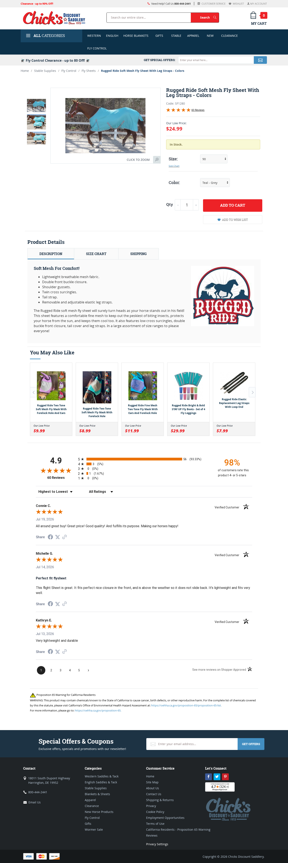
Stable (176, 36)
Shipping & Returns (160, 800)
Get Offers (251, 744)
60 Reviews (198, 110)
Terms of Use (155, 824)
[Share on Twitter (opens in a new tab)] (57, 537)
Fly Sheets (89, 71)
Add (232, 205)
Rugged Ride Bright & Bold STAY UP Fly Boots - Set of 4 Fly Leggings (188, 409)
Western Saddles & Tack (101, 776)
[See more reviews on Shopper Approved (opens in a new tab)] (64, 537)
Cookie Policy (155, 812)
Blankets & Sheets (97, 794)
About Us (152, 788)
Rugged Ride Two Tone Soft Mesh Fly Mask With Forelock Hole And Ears (51, 409)
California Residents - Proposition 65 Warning (178, 829)
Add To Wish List (235, 220)
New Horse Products (99, 812)
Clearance (229, 36)
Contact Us (153, 794)
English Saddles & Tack (101, 782)
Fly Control (97, 48)
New (210, 36)
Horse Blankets (135, 36)
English (112, 36)
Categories (49, 35)
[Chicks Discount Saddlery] (55, 17)
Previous (33, 392)
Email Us (34, 802)
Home (25, 71)
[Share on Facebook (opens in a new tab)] (50, 537)
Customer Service (213, 3)
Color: (174, 182)
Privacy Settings (157, 844)
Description (50, 253)
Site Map (152, 782)
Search (209, 17)
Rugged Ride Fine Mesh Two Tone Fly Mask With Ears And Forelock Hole (143, 409)
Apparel (193, 36)
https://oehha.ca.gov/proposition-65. (98, 710)
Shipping (138, 253)
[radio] (144, 459)
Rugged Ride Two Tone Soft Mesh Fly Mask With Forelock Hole (97, 412)
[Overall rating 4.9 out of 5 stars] (178, 110)
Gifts (159, 36)
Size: (173, 158)
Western (94, 36)
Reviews (151, 835)
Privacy (151, 806)
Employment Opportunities (165, 818)
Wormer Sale (94, 829)
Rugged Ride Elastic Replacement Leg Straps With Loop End (234, 403)
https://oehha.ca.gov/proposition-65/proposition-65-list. (186, 705)
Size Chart (174, 165)
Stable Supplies (45, 71)
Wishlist (238, 3)
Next (252, 392)
